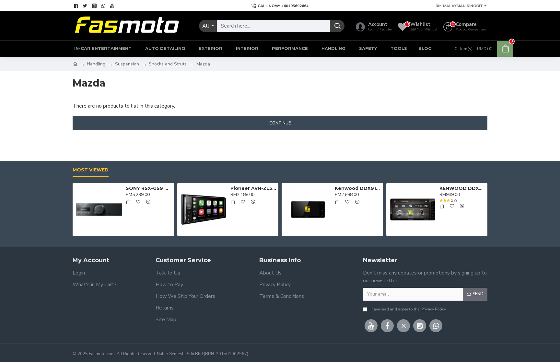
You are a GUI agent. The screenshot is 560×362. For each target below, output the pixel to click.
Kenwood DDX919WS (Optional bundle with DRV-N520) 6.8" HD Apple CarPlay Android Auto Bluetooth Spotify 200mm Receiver (357, 188)
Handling (96, 64)
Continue (280, 123)
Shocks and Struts (168, 64)
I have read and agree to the (407, 309)
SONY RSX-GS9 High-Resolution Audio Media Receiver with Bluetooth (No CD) (148, 188)
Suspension (127, 64)
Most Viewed (91, 170)
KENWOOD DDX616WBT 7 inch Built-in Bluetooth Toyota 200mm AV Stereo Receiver (462, 188)
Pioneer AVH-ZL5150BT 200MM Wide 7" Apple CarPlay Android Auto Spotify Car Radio (253, 188)
